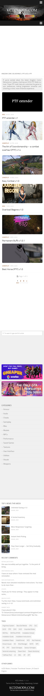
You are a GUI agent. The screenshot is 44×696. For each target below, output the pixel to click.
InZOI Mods (6, 668)
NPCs (5, 434)
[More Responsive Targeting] (6, 530)
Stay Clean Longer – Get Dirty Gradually (25, 546)
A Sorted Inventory (18, 517)
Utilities (6, 455)
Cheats (6, 418)
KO (15, 644)
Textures (6, 447)
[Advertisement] (22, 49)
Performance (8, 439)
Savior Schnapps (17, 648)
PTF (8, 648)
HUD (20, 629)
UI (15, 655)
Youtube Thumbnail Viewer (21, 668)
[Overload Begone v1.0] (22, 193)
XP (24, 655)
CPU (30, 626)
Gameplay (5, 143)
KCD (28, 640)
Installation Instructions (23, 637)
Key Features (36, 640)
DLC (35, 626)
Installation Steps (8, 640)
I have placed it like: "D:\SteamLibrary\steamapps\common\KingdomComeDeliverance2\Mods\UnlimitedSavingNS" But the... (22, 612)
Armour (6, 409)
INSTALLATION (15, 633)
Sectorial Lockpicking (9, 651)
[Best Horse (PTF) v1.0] (22, 253)
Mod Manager (22, 644)
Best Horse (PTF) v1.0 (12, 269)
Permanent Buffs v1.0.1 (13, 240)
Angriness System (8, 626)
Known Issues (7, 644)
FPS (9, 629)
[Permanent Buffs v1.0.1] (22, 224)
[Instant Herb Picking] (6, 539)
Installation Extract (28, 633)
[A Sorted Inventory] (6, 520)
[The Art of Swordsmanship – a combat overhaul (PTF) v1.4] (22, 130)
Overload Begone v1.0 (12, 209)
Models (6, 430)
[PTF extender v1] (22, 102)
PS (3, 648)
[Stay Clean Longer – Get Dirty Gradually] (6, 549)
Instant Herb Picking (18, 536)
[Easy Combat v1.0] (22, 165)
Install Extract (20, 640)
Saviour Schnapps (30, 648)
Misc (3, 114)
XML (19, 655)
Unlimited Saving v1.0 (19, 508)
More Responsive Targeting (21, 527)
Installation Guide (8, 637)
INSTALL (5, 633)
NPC (37, 644)
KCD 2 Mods (19, 681)
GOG (14, 629)
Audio (5, 413)
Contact (35, 683)
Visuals (6, 459)
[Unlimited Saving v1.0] (6, 510)
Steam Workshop (33, 651)
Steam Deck (22, 651)
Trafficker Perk (7, 655)
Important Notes (29, 629)
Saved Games (8, 443)
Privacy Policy (20, 683)
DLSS (4, 629)
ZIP (29, 655)
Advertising (28, 683)
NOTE (31, 644)
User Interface (8, 451)
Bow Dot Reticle (22, 626)
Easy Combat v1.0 (10, 181)
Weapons (7, 464)
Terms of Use (10, 683)
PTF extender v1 (10, 118)
